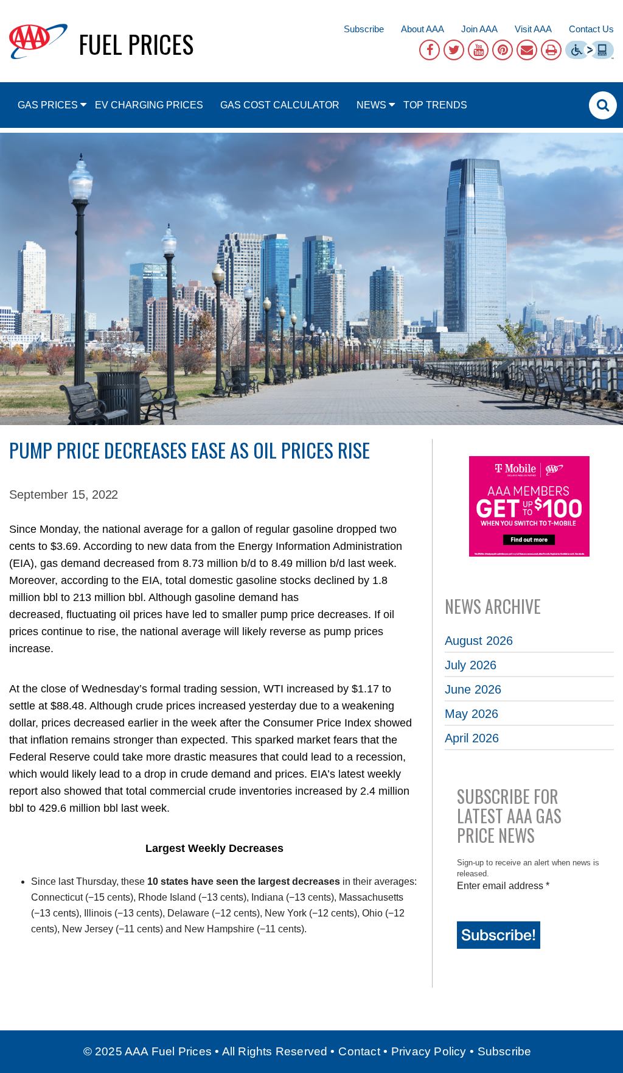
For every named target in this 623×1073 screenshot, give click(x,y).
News (371, 105)
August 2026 (479, 640)
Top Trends (435, 105)
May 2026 (471, 713)
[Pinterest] (502, 50)
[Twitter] (454, 50)
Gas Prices (48, 105)
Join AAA (479, 29)
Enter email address (503, 886)
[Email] (527, 50)
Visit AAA (533, 29)
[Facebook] (429, 50)
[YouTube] (478, 50)
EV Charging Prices (149, 105)
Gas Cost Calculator (279, 105)
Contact (359, 1051)
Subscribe (364, 29)
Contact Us (591, 29)
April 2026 (472, 738)
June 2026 (473, 689)
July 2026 (470, 665)
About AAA (422, 29)
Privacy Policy (429, 1051)
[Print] (551, 50)
